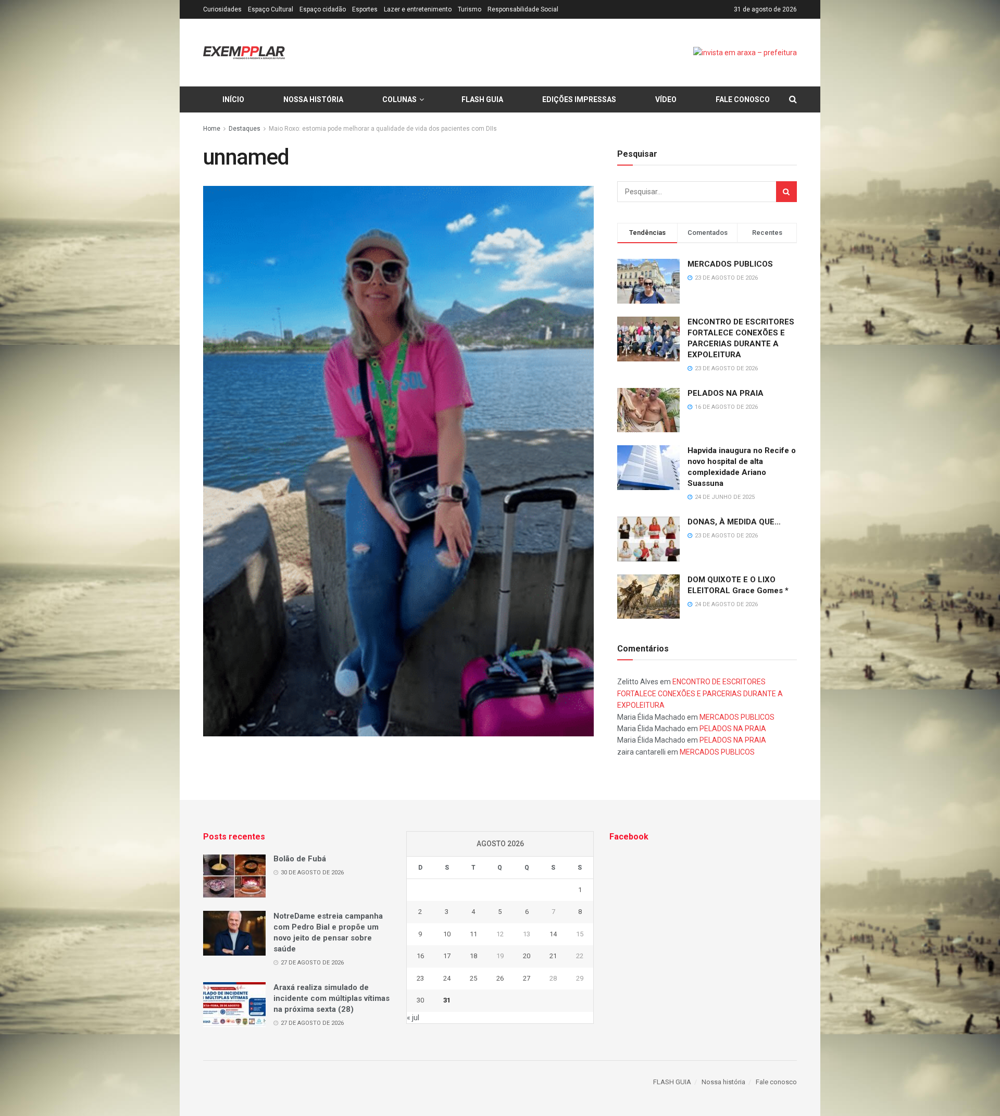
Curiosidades (222, 9)
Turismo (469, 9)
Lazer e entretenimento (418, 9)
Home (211, 128)
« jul (413, 1017)
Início (233, 99)
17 (447, 956)
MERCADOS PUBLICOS (730, 264)
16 (420, 956)
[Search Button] (786, 191)
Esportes (365, 9)
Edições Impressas (579, 99)
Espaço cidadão (322, 9)
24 (447, 978)
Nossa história (313, 99)
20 (526, 956)
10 (447, 934)
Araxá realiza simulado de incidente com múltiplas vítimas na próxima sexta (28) (331, 998)
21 (553, 956)
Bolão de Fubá (299, 858)
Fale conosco (743, 99)
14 (553, 934)
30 (420, 1000)
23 (420, 978)
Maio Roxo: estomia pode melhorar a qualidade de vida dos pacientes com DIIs (383, 128)
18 (473, 956)
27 (526, 978)
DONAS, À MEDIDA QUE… (734, 521)
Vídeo (666, 99)
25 (473, 978)
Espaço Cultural (270, 9)
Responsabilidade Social (523, 9)
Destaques (244, 128)
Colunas (399, 99)
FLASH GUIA (482, 99)
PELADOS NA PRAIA (726, 393)
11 (473, 934)
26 (500, 978)
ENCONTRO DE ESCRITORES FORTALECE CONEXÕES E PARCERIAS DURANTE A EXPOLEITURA (700, 693)
